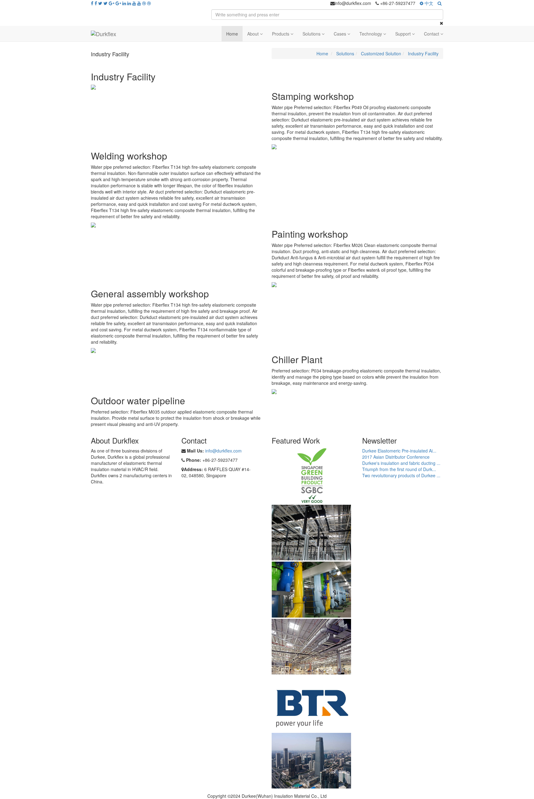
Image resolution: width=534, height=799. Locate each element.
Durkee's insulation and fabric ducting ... (401, 463)
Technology (371, 34)
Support (403, 34)
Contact (432, 34)
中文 (428, 3)
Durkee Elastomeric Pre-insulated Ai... (399, 451)
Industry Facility (423, 53)
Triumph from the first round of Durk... (399, 469)
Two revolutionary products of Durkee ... (401, 475)
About (253, 34)
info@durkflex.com (223, 451)
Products (281, 34)
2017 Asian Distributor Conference (396, 457)
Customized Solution (381, 53)
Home (232, 34)
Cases (340, 34)
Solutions (312, 34)
